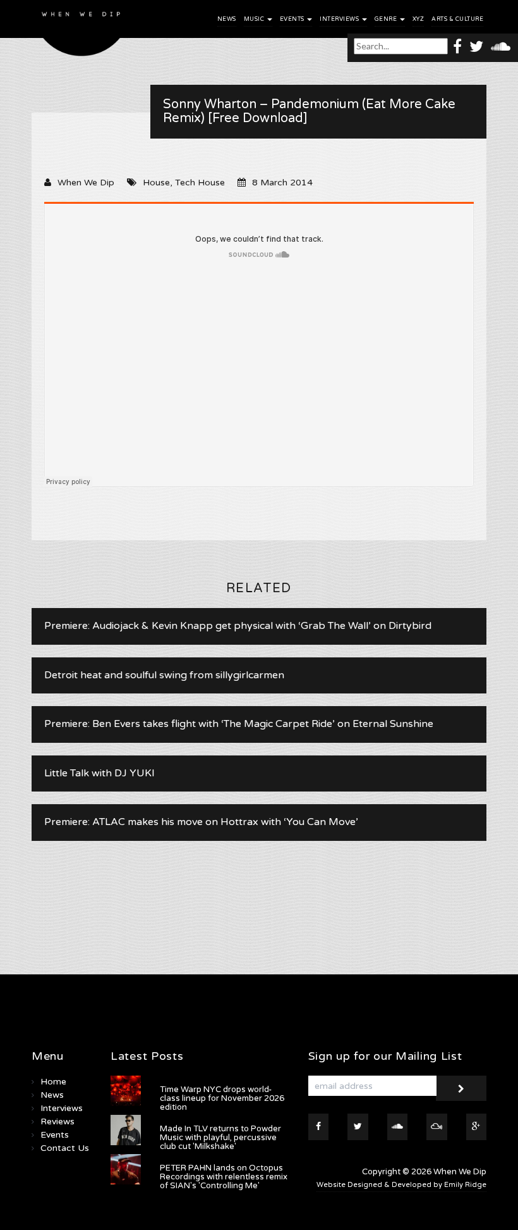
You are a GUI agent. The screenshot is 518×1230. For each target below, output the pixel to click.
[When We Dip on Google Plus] (476, 1127)
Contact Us (64, 1148)
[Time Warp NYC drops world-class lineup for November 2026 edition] (126, 1091)
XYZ (419, 19)
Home (53, 1081)
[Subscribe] (461, 1088)
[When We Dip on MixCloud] (436, 1127)
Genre (387, 19)
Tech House (200, 182)
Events (293, 19)
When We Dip (85, 182)
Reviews (57, 1121)
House (156, 182)
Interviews (340, 19)
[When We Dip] (81, 31)
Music (255, 19)
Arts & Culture (457, 19)
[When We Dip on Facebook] (457, 46)
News (226, 19)
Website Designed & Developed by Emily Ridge (401, 1185)
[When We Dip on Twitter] (476, 46)
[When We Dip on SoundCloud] (500, 46)
